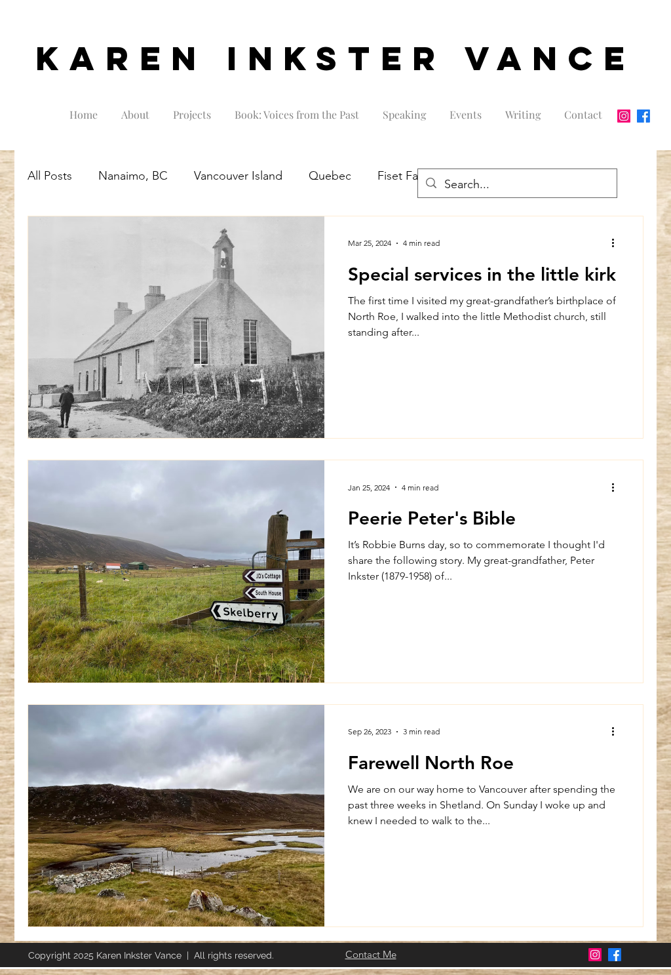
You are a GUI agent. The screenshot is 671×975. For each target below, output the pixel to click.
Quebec (330, 176)
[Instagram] (623, 116)
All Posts (50, 176)
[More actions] (617, 243)
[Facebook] (643, 116)
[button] (192, 109)
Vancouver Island (238, 176)
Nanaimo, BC (133, 176)
